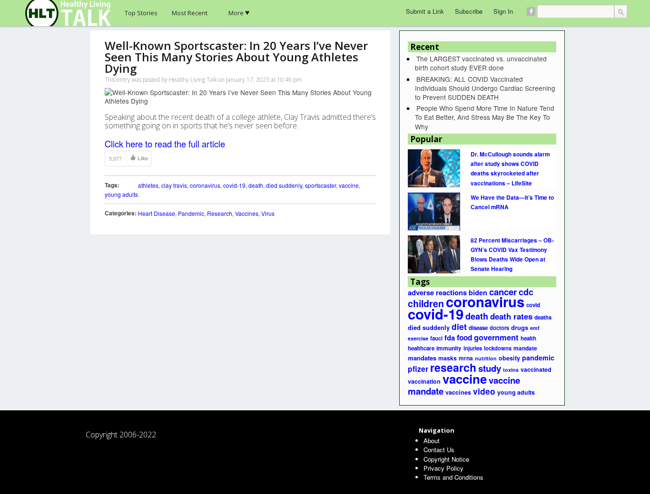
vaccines (458, 392)
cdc (526, 292)
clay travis (174, 185)
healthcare (421, 348)
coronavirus (205, 185)
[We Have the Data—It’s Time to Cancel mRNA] (434, 210)
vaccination (424, 381)
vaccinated (536, 369)
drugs (519, 327)
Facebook (531, 11)
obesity (509, 358)
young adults (121, 194)
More (236, 13)
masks (447, 358)
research (453, 367)
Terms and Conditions (453, 477)
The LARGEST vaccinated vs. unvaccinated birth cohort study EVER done (481, 63)
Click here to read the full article (165, 143)
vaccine (349, 185)
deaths (543, 317)
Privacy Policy (443, 468)
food (464, 337)
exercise (418, 338)
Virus (268, 213)
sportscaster (320, 185)
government (496, 337)
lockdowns (498, 348)
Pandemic (191, 213)
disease (478, 328)
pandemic (538, 357)
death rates (511, 316)
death (255, 185)
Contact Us (438, 449)
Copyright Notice (446, 459)
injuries (472, 348)
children (426, 303)
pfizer (418, 368)
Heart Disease (156, 213)
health (528, 338)
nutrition (486, 358)
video (484, 391)
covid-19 (234, 185)
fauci (436, 338)
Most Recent (189, 13)
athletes (148, 185)
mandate (525, 348)
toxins (511, 369)
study (489, 368)
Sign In (503, 11)
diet (459, 326)
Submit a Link (425, 11)
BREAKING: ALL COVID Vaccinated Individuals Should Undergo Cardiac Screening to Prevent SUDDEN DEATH (485, 88)
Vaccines (246, 213)
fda (449, 337)
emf (535, 327)
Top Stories (141, 13)
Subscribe (469, 11)
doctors (499, 327)
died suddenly (284, 185)
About (431, 440)
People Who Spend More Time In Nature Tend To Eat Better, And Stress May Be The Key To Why (484, 117)
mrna (466, 358)
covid (533, 305)
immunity (449, 348)
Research (219, 213)
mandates (422, 357)
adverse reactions (437, 292)
